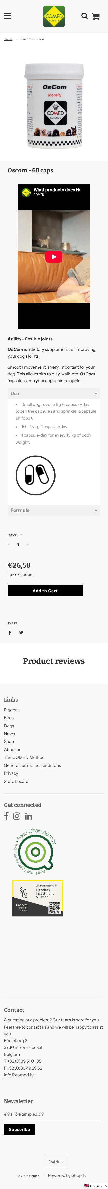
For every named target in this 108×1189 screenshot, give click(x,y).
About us (12, 749)
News (9, 733)
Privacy (11, 773)
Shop (9, 741)
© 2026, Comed (28, 1176)
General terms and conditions (32, 765)
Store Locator (17, 781)
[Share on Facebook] (11, 632)
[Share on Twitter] (21, 632)
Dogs (9, 725)
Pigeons (12, 709)
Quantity (15, 535)
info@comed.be (19, 1074)
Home (8, 39)
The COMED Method (24, 757)
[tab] (54, 393)
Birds (9, 717)
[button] (95, 1186)
